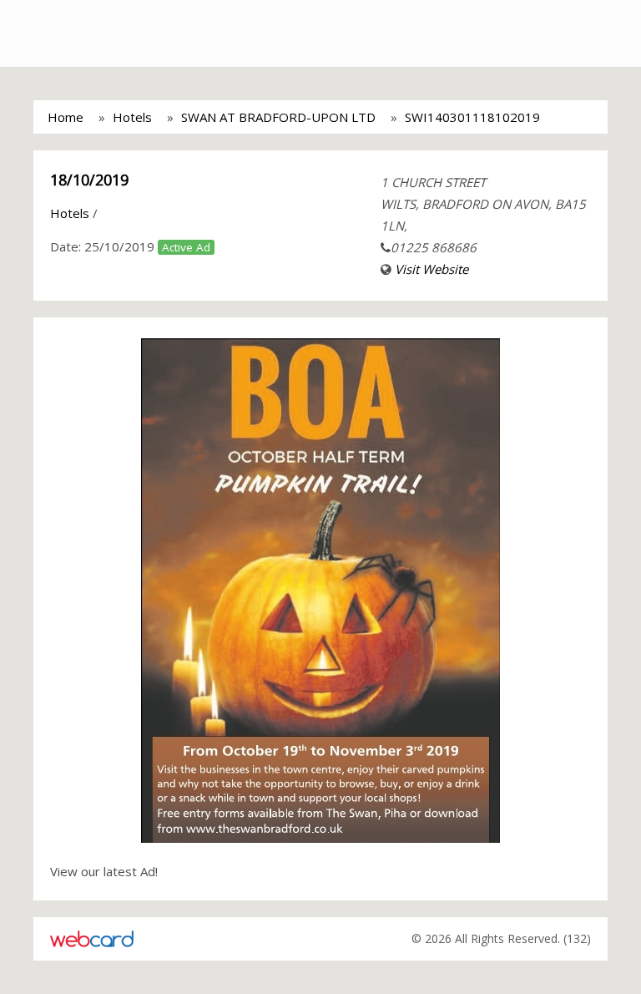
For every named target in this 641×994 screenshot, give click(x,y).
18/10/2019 (89, 180)
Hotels (132, 117)
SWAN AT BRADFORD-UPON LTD (278, 117)
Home (65, 117)
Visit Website (431, 269)
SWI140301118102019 (472, 117)
